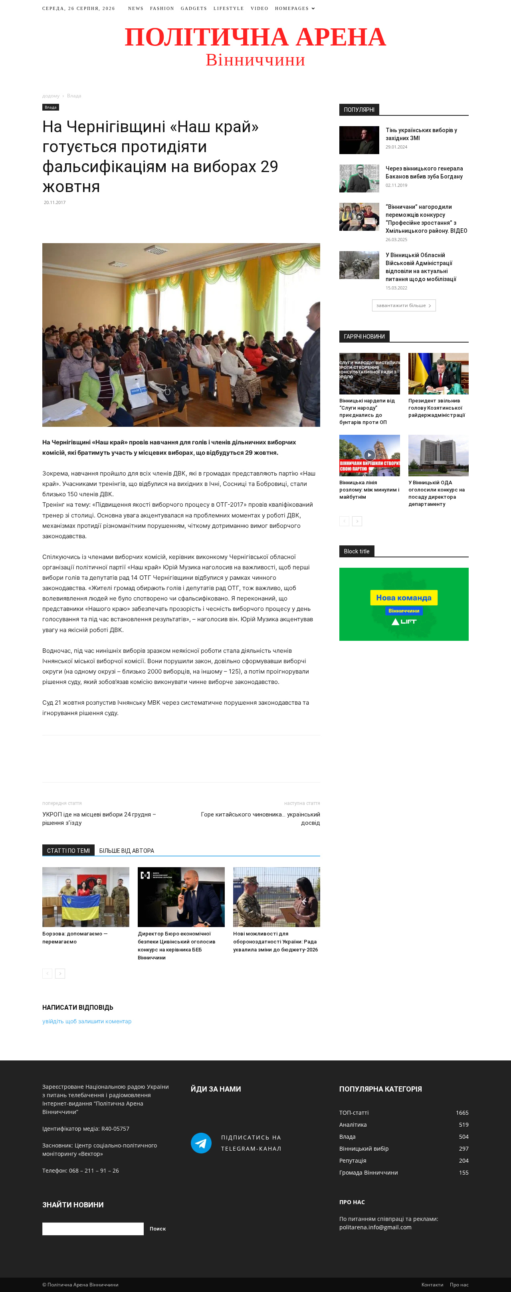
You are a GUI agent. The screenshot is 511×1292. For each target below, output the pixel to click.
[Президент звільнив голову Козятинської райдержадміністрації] (438, 373)
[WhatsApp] (105, 220)
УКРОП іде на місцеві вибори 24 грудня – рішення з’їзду (99, 818)
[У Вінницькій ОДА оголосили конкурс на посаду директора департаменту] (438, 455)
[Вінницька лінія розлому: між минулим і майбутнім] (369, 455)
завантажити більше (401, 305)
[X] (69, 220)
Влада (51, 107)
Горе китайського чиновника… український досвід (260, 818)
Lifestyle (229, 8)
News (136, 8)
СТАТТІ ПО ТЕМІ (68, 851)
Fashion (162, 8)
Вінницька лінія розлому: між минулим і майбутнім (369, 490)
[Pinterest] (87, 220)
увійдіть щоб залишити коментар (87, 1021)
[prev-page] (47, 974)
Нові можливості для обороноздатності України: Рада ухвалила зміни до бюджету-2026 (275, 942)
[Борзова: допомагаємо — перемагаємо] (85, 897)
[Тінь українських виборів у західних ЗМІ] (359, 140)
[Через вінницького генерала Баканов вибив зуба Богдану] (359, 178)
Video (260, 8)
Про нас (459, 1284)
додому (50, 95)
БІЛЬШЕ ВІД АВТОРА (126, 851)
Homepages (292, 8)
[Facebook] (50, 220)
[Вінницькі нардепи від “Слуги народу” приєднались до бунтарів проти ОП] (369, 373)
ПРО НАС (352, 1202)
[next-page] (60, 974)
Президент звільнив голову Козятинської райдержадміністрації (436, 408)
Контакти (433, 1284)
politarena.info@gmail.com (375, 1227)
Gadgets (194, 8)
